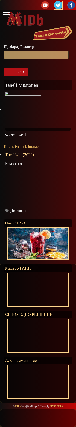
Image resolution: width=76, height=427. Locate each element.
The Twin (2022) (19, 154)
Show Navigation (6, 15)
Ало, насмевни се (21, 360)
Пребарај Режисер (19, 47)
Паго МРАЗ (15, 223)
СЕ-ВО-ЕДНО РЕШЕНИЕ (28, 314)
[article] (38, 182)
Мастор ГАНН (18, 268)
